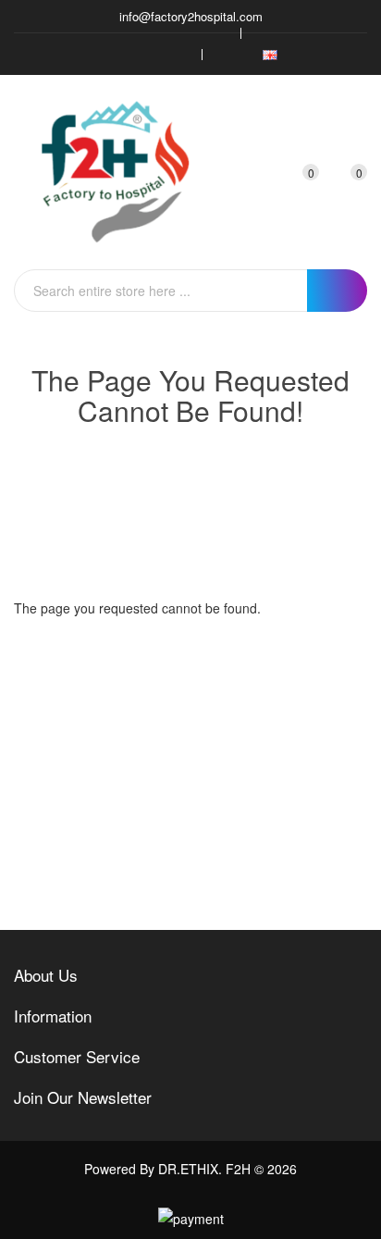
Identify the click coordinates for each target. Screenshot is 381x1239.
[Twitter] (120, 54)
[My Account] (263, 172)
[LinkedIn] (175, 54)
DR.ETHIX (188, 1168)
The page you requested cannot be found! (211, 480)
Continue (305, 652)
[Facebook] (92, 54)
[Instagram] (148, 54)
